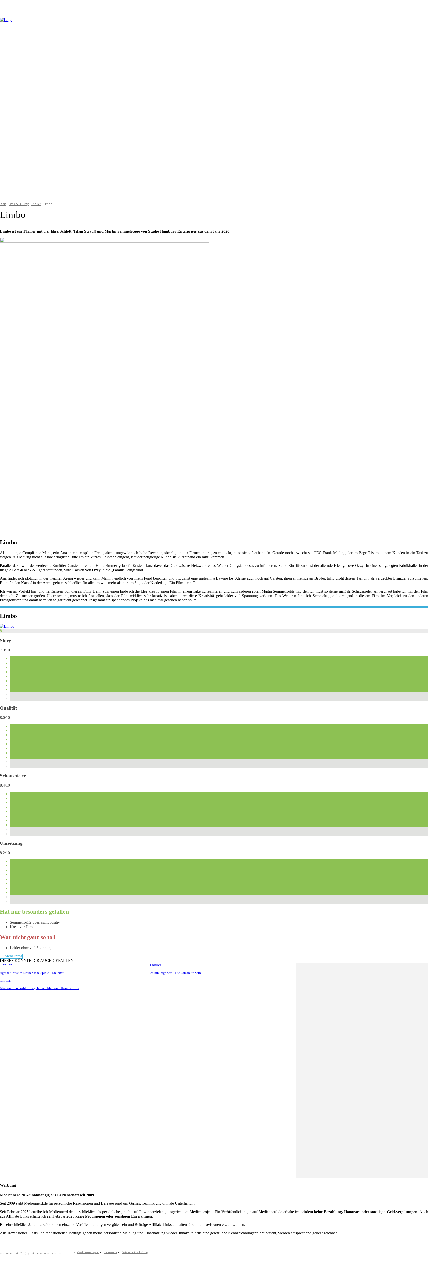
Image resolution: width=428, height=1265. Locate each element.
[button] (422, 106)
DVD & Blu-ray (19, 204)
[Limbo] (7, 626)
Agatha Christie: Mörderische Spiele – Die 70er (31, 973)
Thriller (36, 204)
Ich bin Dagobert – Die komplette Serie (175, 973)
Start (3, 204)
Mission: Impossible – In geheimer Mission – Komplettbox (39, 988)
